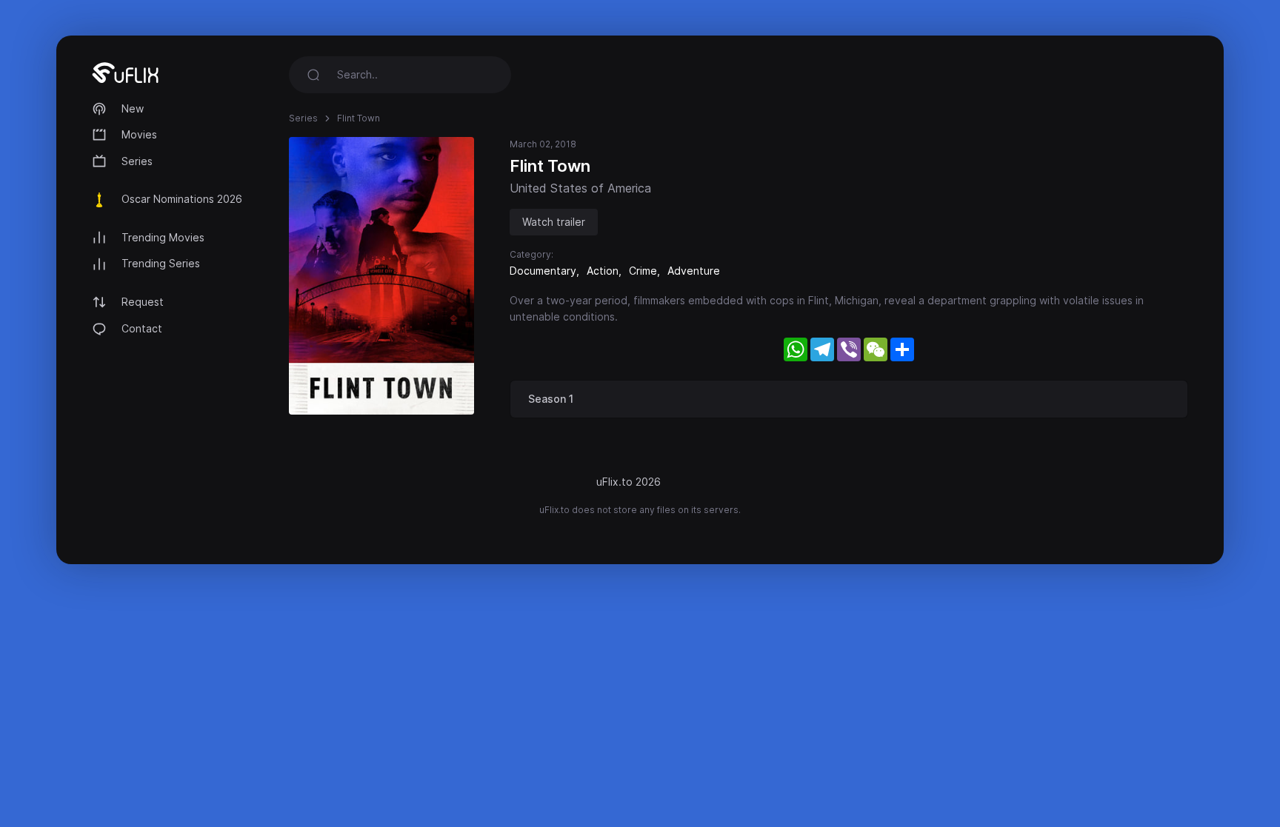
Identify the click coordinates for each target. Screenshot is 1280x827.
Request (142, 301)
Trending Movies (162, 237)
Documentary (543, 270)
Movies (139, 134)
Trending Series (160, 263)
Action (603, 270)
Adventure (693, 270)
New (132, 108)
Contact (141, 328)
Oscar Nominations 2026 (181, 198)
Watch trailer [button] (553, 221)
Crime (643, 270)
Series (137, 161)
